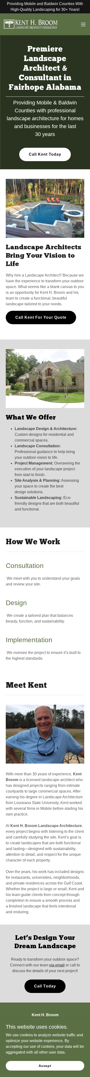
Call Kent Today (45, 154)
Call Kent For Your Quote (40, 317)
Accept (45, 1065)
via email (57, 965)
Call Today (45, 986)
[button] (83, 24)
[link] (31, 24)
